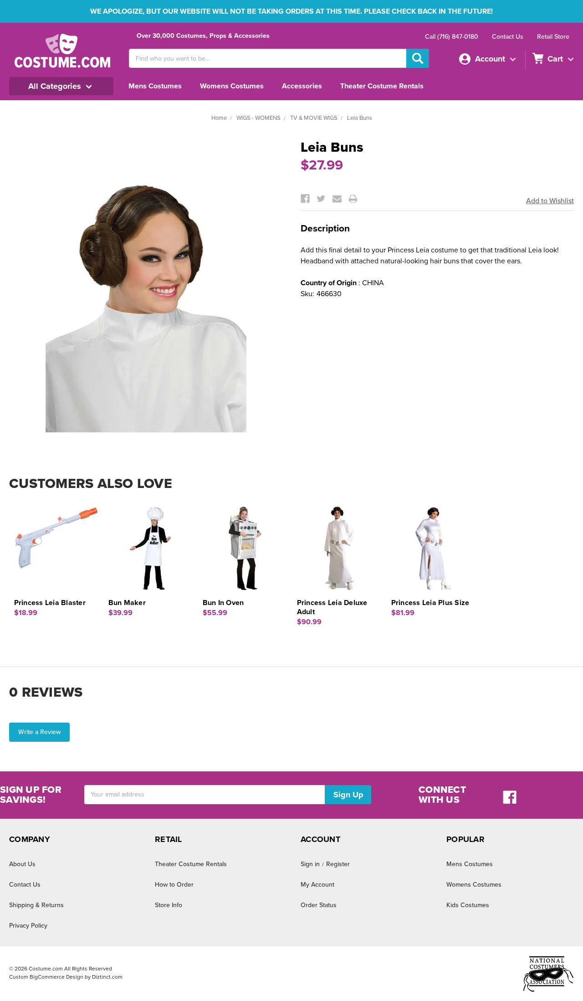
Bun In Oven (223, 602)
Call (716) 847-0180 (451, 37)
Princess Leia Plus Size (430, 602)
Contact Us (507, 37)
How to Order (174, 884)
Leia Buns (359, 118)
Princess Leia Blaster (50, 602)
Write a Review (39, 732)
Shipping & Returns (36, 905)
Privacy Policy (28, 925)
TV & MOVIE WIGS (314, 118)
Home (219, 118)
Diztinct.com (107, 977)
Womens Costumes (232, 86)
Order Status (319, 905)
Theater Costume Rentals (382, 86)
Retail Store (553, 37)
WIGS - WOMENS (258, 118)
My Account (317, 884)
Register (338, 864)
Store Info (168, 905)
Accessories (302, 86)
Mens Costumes (155, 86)
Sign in (310, 864)
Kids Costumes (467, 905)
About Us (22, 864)
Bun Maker (127, 602)
